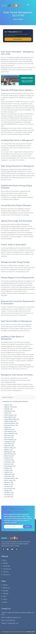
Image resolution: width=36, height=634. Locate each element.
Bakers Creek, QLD (10, 448)
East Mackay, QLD (9, 466)
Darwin (4, 602)
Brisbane (5, 591)
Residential (6, 566)
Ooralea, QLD (8, 486)
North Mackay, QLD (10, 440)
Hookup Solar (30, 632)
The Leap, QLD (8, 497)
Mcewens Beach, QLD (11, 478)
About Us (5, 572)
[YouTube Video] (12, 549)
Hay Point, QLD (8, 438)
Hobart (4, 599)
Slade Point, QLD (9, 429)
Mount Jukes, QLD (9, 480)
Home (15, 19)
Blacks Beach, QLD (10, 417)
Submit (27, 526)
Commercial (6, 569)
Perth (4, 596)
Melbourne (6, 588)
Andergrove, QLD (9, 411)
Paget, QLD (7, 427)
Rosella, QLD (8, 491)
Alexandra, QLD (9, 446)
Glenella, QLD (8, 409)
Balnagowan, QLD (9, 452)
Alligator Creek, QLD (10, 407)
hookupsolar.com (13, 623)
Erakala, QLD (8, 468)
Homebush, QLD (9, 476)
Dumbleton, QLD (9, 462)
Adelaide (5, 594)
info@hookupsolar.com (13, 617)
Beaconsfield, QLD (10, 454)
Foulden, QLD (8, 470)
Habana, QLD (8, 472)
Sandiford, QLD (9, 493)
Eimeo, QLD (7, 413)
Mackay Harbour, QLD (11, 425)
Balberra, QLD (8, 450)
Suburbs (5, 563)
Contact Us (6, 575)
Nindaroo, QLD (8, 484)
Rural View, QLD (9, 444)
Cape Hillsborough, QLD (11, 419)
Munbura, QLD (8, 482)
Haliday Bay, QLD (9, 474)
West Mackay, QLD (10, 431)
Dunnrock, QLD (9, 464)
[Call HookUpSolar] (7, 549)
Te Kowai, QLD (8, 495)
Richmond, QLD (9, 435)
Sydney (5, 585)
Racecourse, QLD (9, 489)
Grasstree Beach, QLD (11, 423)
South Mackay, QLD (10, 415)
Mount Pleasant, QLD (10, 433)
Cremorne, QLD (9, 460)
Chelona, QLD (8, 458)
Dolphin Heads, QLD (10, 421)
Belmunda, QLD (9, 456)
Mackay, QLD (8, 405)
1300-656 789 (10, 620)
